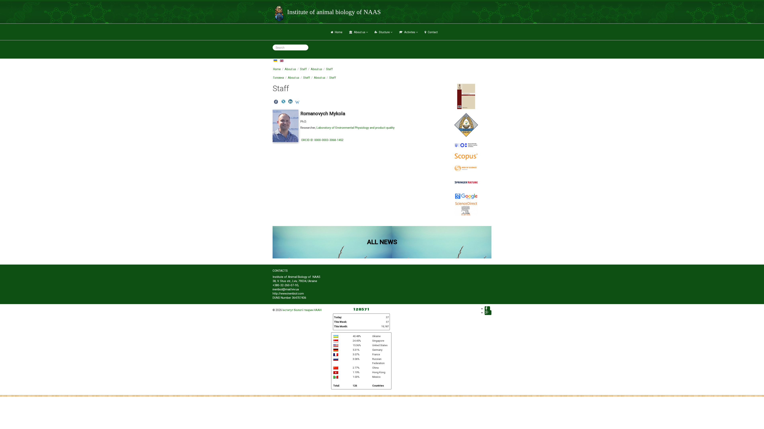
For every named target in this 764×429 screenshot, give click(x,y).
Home (338, 32)
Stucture (384, 32)
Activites (409, 32)
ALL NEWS (382, 242)
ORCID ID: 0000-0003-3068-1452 (322, 140)
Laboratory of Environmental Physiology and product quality (356, 127)
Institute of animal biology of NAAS (334, 11)
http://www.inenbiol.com (288, 293)
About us (359, 32)
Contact (433, 32)
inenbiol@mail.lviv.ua (286, 289)
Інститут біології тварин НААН (302, 310)
